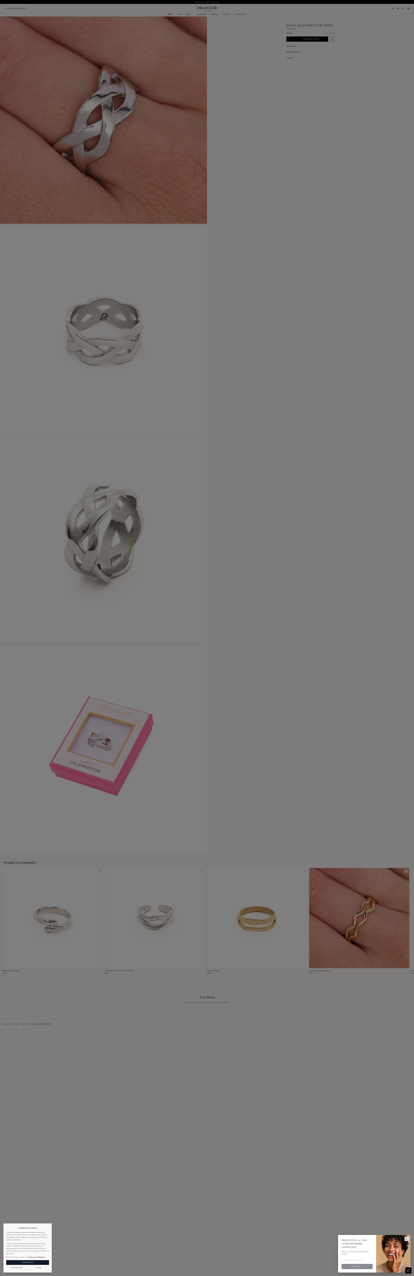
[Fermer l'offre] (407, 1239)
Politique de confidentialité (37, 1257)
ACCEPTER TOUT (27, 1262)
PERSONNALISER (16, 1268)
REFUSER (38, 1268)
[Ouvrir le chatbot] (408, 1270)
